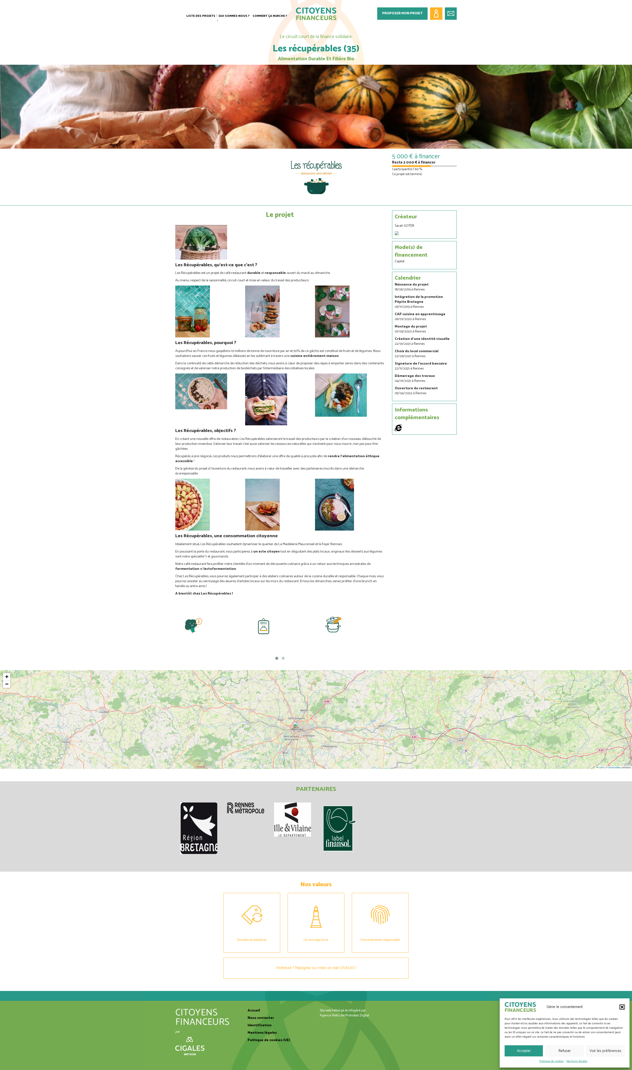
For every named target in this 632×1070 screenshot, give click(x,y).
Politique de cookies (551, 1061)
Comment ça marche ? (270, 16)
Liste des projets (200, 16)
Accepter (524, 1051)
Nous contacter (261, 1018)
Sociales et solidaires (251, 940)
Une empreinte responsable (380, 940)
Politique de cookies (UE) (269, 1040)
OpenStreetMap (614, 767)
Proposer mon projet (402, 13)
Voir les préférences (605, 1051)
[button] (622, 1007)
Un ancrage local (316, 940)
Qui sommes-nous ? (234, 16)
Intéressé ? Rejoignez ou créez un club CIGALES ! (316, 968)
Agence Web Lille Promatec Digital (344, 1015)
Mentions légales (577, 1061)
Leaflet (601, 767)
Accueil (254, 1010)
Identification (260, 1025)
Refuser (564, 1051)
